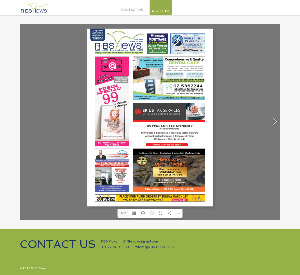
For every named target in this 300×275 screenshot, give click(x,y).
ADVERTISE (161, 10)
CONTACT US (132, 9)
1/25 (124, 213)
